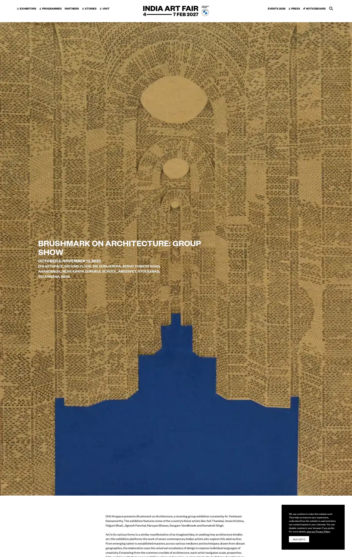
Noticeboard (316, 8)
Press (295, 8)
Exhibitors (28, 8)
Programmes (52, 8)
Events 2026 (276, 8)
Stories (91, 8)
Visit (105, 8)
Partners (72, 8)
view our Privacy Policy (318, 531)
